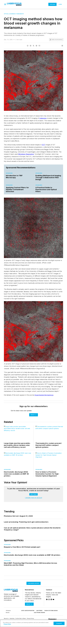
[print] (62, 45)
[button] (5, 4)
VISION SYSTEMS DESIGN (51, 610)
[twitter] (33, 45)
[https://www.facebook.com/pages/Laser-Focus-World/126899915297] (47, 599)
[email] (39, 45)
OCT (43, 145)
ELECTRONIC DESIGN (39, 612)
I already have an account (33, 497)
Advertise (12, 618)
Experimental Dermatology (44, 395)
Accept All (59, 623)
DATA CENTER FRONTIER (27, 610)
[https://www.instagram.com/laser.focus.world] (49, 599)
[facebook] (27, 45)
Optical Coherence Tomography (14, 13)
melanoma (42, 118)
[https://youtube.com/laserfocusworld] (53, 599)
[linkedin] (30, 45)
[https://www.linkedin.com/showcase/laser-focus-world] (51, 599)
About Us (6, 618)
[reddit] (36, 45)
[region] (33, 623)
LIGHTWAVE (39, 610)
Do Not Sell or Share (21, 618)
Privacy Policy (30, 618)
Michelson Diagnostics (26, 154)
